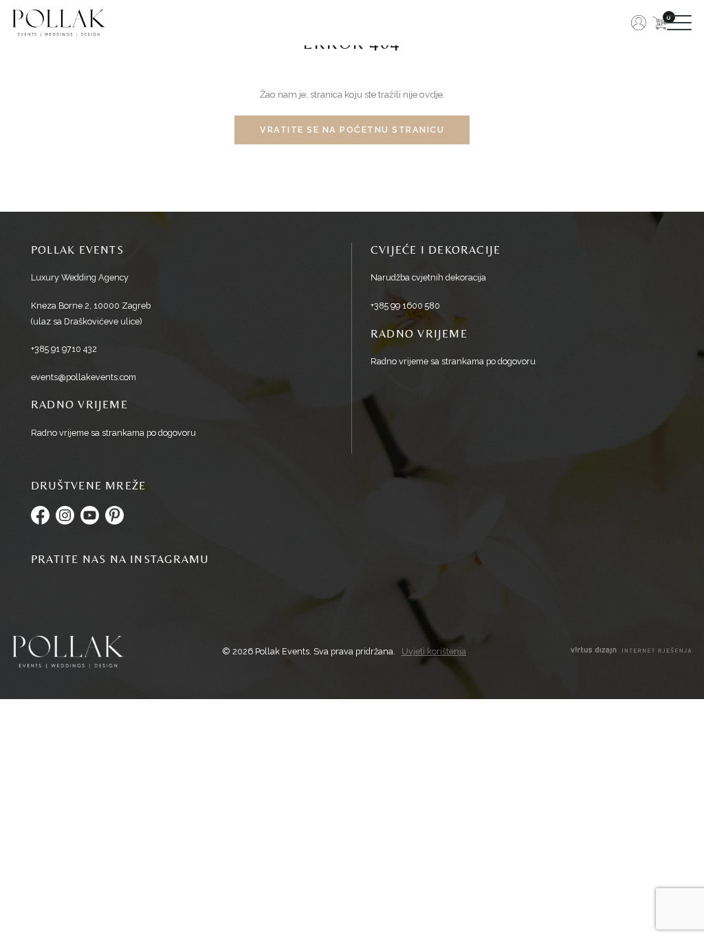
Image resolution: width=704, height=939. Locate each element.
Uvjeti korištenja (434, 652)
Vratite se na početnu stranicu (352, 129)
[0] (659, 23)
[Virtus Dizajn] (631, 652)
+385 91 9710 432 (64, 349)
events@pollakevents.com (83, 377)
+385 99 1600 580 (405, 305)
